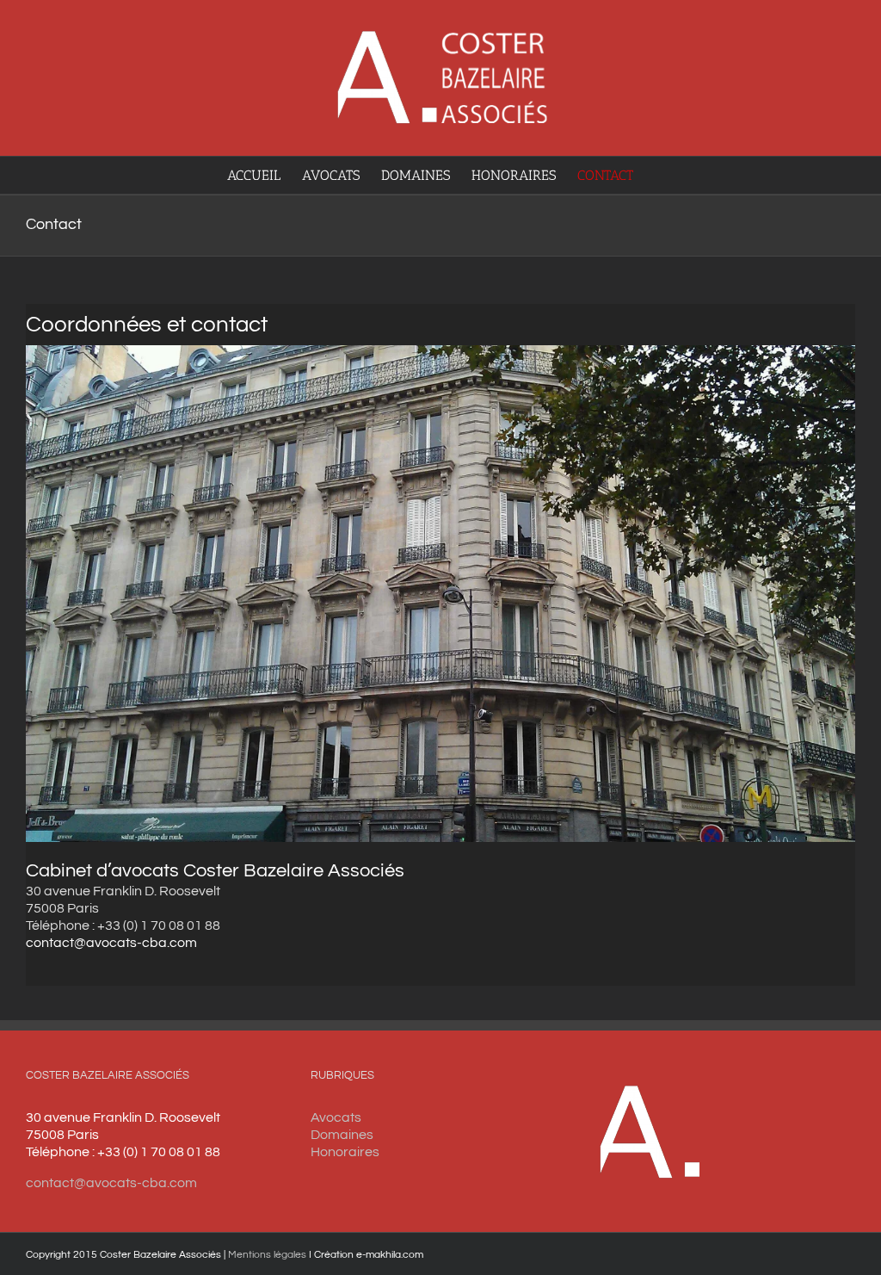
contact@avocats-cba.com (111, 943)
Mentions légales (267, 1254)
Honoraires (345, 1152)
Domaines (342, 1135)
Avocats (336, 1117)
